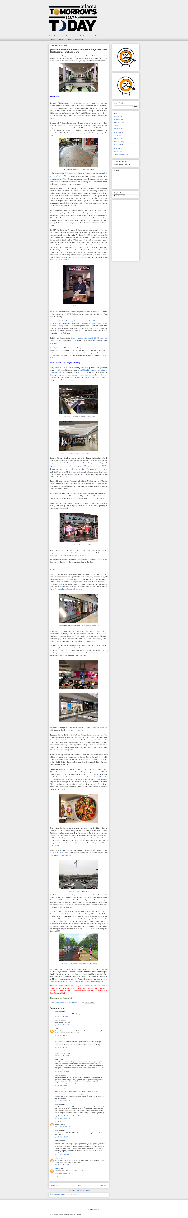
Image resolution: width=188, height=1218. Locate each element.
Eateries (57, 1002)
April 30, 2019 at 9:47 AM (62, 1154)
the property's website (64, 907)
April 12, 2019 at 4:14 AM (62, 1071)
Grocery (116, 138)
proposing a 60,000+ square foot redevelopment (87, 981)
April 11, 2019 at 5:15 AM (62, 1016)
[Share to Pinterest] (94, 1003)
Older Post (104, 1185)
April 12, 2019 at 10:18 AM (62, 1101)
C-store (116, 125)
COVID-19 (117, 129)
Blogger (97, 1209)
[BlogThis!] (88, 1003)
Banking (116, 116)
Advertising (79, 39)
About (61, 39)
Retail (66, 1002)
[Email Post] (82, 1002)
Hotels (62, 1002)
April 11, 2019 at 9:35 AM (62, 1025)
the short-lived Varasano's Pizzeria (88, 468)
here (102, 115)
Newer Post (54, 1185)
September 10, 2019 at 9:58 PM (64, 1173)
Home (53, 39)
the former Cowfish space (59, 852)
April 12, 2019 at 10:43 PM (62, 1126)
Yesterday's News (119, 154)
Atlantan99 (74, 1002)
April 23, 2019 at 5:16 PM (62, 1137)
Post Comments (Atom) (82, 1190)
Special (116, 151)
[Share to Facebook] (92, 1003)
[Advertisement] (126, 230)
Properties (117, 141)
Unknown (57, 1158)
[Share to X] (90, 1003)
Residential (117, 145)
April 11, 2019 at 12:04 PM (62, 1035)
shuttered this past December (97, 776)
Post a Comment (57, 1177)
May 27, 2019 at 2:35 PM (62, 1164)
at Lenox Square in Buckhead (70, 589)
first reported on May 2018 (97, 735)
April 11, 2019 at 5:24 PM (62, 1055)
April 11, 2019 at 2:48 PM (62, 1047)
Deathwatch (117, 132)
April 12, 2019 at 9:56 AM (62, 1085)
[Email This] (86, 1003)
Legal (69, 39)
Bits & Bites (117, 122)
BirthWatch (117, 119)
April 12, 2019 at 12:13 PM (62, 1118)
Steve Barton (58, 1122)
